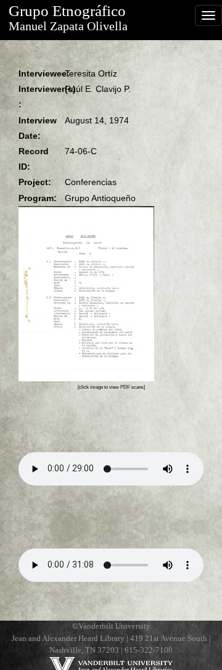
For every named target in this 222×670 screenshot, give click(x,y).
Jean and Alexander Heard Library (68, 638)
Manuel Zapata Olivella (68, 26)
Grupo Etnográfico (67, 10)
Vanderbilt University (114, 626)
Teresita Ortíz (91, 73)
